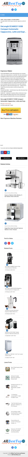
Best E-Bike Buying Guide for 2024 (16, 368)
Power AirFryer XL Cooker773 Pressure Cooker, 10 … (15, 422)
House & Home (7, 226)
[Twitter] (12, 243)
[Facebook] (5, 243)
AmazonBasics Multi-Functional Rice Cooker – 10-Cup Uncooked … (17, 413)
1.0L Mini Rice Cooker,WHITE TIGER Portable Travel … (16, 396)
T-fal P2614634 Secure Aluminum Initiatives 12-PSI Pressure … (16, 405)
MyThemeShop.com (16, 454)
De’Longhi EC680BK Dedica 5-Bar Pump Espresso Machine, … (12, 267)
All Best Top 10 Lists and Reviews (18, 453)
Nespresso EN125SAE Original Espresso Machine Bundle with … (12, 333)
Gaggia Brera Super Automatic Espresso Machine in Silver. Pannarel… (14, 229)
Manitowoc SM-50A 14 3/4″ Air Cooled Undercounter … (14, 355)
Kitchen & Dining (14, 226)
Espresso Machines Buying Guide (16, 148)
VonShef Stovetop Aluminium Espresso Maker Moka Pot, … (11, 311)
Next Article (21, 158)
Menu (3, 15)
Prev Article (6, 158)
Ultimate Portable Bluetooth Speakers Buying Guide (15, 377)
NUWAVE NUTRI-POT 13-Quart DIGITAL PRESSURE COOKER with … (16, 387)
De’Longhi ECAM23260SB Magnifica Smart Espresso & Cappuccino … (13, 289)
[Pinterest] (9, 243)
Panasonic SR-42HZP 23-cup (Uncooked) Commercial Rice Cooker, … (13, 431)
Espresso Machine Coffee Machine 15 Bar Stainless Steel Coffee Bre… (13, 195)
